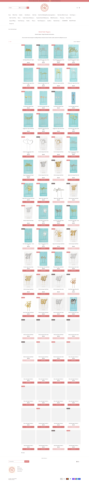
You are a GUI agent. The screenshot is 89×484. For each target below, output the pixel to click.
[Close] (85, 478)
